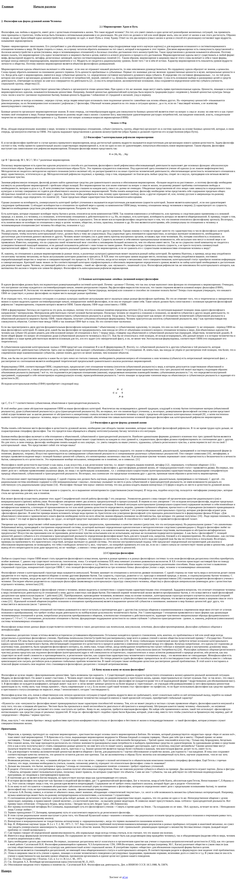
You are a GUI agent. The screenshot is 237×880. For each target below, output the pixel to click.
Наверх (6, 871)
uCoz (125, 877)
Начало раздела (44, 6)
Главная (7, 6)
